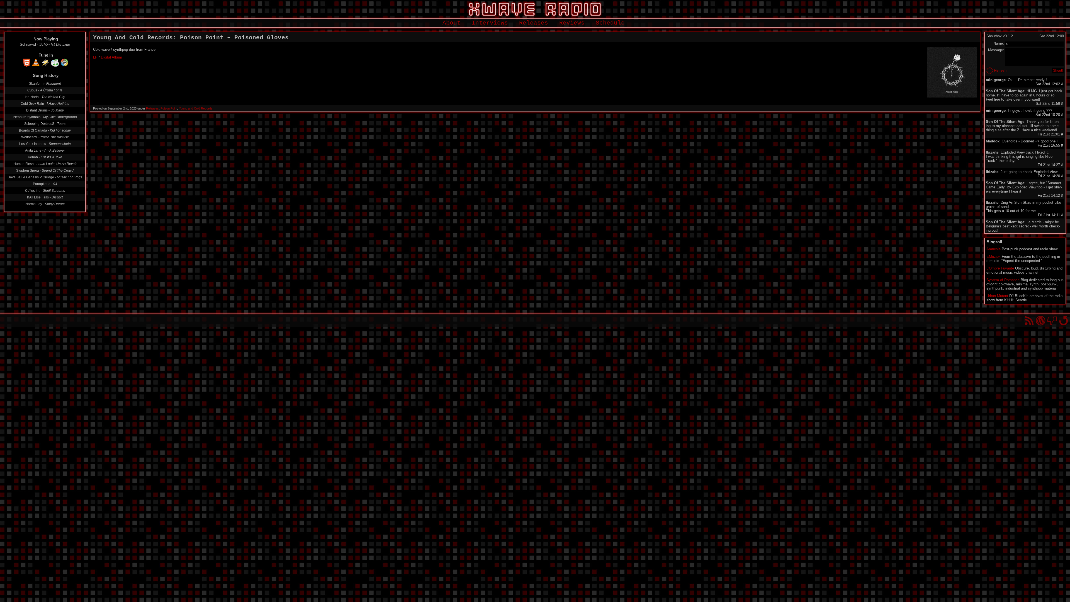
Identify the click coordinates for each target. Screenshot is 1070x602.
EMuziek (993, 256)
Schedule (610, 23)
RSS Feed (1029, 321)
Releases (533, 23)
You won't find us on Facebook (1052, 321)
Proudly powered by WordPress (1040, 321)
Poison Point (168, 108)
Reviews (572, 23)
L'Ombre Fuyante (1000, 268)
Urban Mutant (997, 296)
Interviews (490, 23)
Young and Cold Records (196, 108)
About (451, 23)
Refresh (1000, 70)
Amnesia (993, 249)
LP (95, 57)
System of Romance (1003, 280)
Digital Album (111, 57)
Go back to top (1063, 321)
